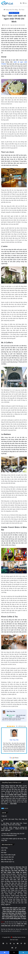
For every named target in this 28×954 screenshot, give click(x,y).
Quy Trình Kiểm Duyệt (8, 855)
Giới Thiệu (4, 848)
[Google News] (14, 757)
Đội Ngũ (3, 852)
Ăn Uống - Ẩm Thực (18, 9)
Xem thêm (13, 803)
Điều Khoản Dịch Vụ (7, 861)
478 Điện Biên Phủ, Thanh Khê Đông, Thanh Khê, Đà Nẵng (14, 824)
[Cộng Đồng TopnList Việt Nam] (7, 3)
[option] (14, 769)
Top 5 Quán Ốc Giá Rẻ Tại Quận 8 (13, 772)
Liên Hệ (3, 850)
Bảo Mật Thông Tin (7, 859)
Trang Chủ (8, 9)
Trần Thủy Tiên (6, 25)
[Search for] (21, 3)
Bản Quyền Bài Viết (7, 857)
